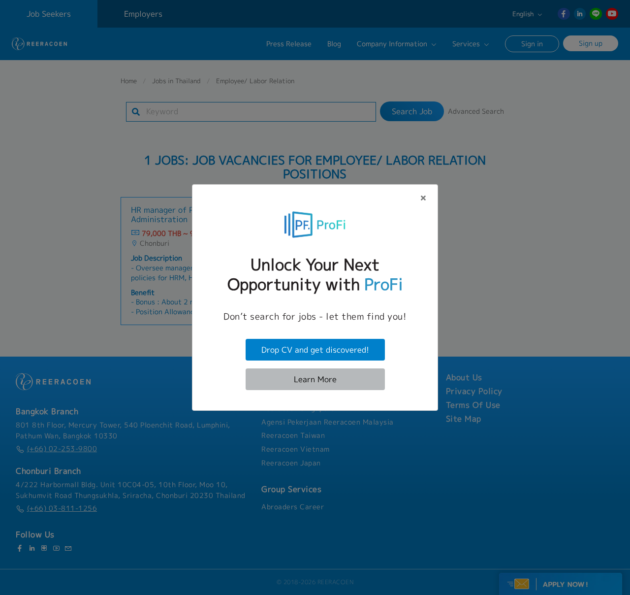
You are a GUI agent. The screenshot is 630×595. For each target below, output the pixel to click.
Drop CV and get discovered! (315, 350)
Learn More (315, 379)
